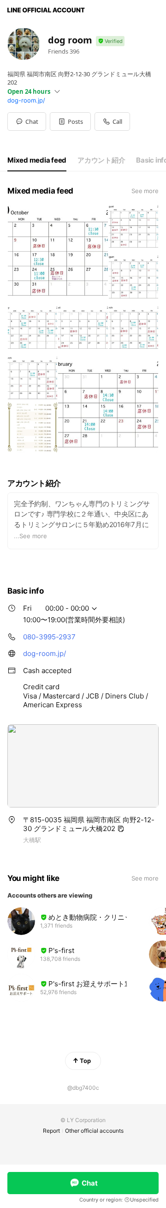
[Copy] (120, 828)
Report (51, 1130)
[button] (70, 121)
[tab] (36, 160)
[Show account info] (110, 41)
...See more (30, 536)
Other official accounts (94, 1130)
